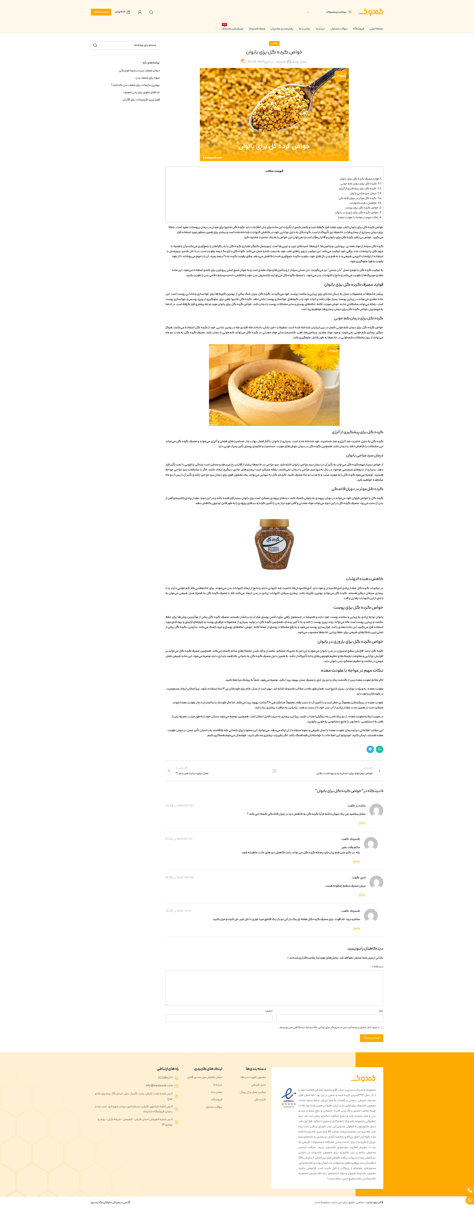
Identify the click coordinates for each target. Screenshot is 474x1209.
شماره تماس (287, 619)
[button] (182, 581)
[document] (237, 604)
